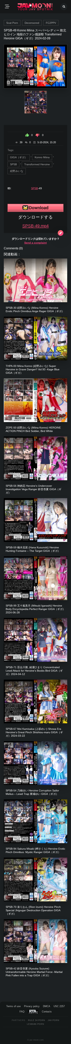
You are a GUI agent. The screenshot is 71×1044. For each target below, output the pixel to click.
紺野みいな (16, 171)
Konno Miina (42, 157)
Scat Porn (12, 22)
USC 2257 (59, 1006)
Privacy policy (32, 1006)
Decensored (32, 22)
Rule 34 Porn (36, 1020)
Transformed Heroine (37, 164)
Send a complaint (35, 242)
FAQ (22, 1011)
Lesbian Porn (35, 1024)
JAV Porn (53, 1020)
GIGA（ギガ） (18, 157)
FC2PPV (51, 22)
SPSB (13, 164)
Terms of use (13, 1006)
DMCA (46, 1006)
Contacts (47, 1011)
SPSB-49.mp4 (35, 225)
